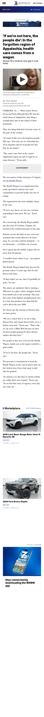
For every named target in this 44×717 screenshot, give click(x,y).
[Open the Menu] (4, 3)
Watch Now (37, 3)
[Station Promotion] (22, 24)
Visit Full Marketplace (33, 408)
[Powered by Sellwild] (37, 545)
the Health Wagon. (14, 180)
